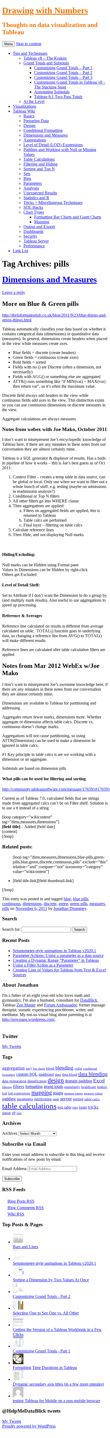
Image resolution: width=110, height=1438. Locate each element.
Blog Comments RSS (25, 1207)
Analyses (31, 188)
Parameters (32, 183)
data (58, 1074)
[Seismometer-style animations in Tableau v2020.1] (18, 1258)
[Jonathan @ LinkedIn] (11, 1026)
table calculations (29, 1106)
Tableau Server (36, 241)
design (56, 1080)
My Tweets (11, 1046)
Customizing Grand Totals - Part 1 (41, 1351)
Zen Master (26, 1005)
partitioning (43, 1099)
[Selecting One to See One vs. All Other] (18, 1308)
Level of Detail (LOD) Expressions (53, 145)
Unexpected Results (40, 193)
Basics (28, 116)
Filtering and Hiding (40, 164)
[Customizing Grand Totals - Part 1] (18, 1346)
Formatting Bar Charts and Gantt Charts (67, 217)
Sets (26, 173)
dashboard (46, 1074)
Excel (99, 1080)
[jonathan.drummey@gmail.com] (24, 1026)
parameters (25, 1099)
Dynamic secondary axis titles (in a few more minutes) (58, 1384)
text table (64, 1107)
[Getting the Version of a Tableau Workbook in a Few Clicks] (18, 1324)
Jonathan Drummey (70, 908)
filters (18, 1086)
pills (5, 908)
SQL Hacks (33, 207)
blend (50, 1068)
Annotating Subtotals (52, 92)
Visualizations (24, 106)
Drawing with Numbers (45, 10)
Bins (27, 178)
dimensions (32, 903)
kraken (102, 1087)
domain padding (78, 1081)
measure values (93, 1093)
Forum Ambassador (60, 1005)
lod (4, 1093)
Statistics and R (36, 197)
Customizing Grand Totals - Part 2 (41, 1296)
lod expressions (19, 1093)
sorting (78, 1099)
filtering (7, 1087)
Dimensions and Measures (45, 135)
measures (97, 903)
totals (83, 1107)
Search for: (11, 929)
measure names (73, 1093)
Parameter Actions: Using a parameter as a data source (58, 955)
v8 (13, 1113)
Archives (9, 1133)
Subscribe (12, 1179)
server (66, 1098)
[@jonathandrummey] (4, 1026)
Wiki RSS (15, 1214)
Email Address (15, 1168)
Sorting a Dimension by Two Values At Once (51, 1280)
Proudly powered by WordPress (29, 1426)
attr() (29, 1068)
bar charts (39, 1068)
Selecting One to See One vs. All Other (46, 1313)
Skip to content (28, 43)
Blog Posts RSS (20, 1201)
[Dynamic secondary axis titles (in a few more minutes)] (18, 1379)
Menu (8, 44)
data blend (69, 1074)
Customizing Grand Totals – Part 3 (63, 77)
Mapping (41, 222)
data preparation (14, 1081)
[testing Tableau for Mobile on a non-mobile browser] (18, 1396)
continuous (11, 903)
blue (67, 899)
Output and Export (39, 226)
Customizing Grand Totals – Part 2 (63, 72)
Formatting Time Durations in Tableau (45, 1367)
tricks (93, 1107)
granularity (72, 1087)
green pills (78, 903)
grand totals (53, 1086)
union (6, 1113)
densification (37, 1081)
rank (56, 1099)
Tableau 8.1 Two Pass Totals (58, 96)
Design (29, 125)
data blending (93, 1074)
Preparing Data (36, 120)
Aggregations (34, 140)
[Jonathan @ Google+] (17, 1026)
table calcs (92, 1099)
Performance (34, 246)
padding (9, 1099)
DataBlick (88, 1000)
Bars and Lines (25, 1246)
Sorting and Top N (39, 169)
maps (58, 1092)
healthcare (88, 1087)
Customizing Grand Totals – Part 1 (63, 68)
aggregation (13, 1068)
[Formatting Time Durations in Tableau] (18, 1362)
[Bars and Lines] (18, 1242)
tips (75, 1107)
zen (19, 1113)
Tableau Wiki (24, 111)
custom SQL (27, 1074)
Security (30, 236)
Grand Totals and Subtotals (46, 63)
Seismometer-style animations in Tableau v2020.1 (54, 950)
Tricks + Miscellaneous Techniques (53, 202)
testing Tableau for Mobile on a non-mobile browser (56, 1400)
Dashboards (33, 231)
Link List (20, 250)
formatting (34, 1086)
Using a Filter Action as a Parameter (43, 965)
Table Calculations (39, 159)
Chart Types (33, 212)
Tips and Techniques (30, 53)
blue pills (80, 899)
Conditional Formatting (43, 130)
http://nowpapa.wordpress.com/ (28, 1019)
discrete (50, 903)
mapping (41, 1092)
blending (64, 1068)
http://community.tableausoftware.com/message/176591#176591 (56, 789)
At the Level (33, 101)
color (78, 1068)
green (63, 903)
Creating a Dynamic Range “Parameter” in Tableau (56, 960)
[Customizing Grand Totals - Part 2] (18, 1291)
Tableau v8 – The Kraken (45, 58)
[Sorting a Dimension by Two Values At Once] (18, 1275)
